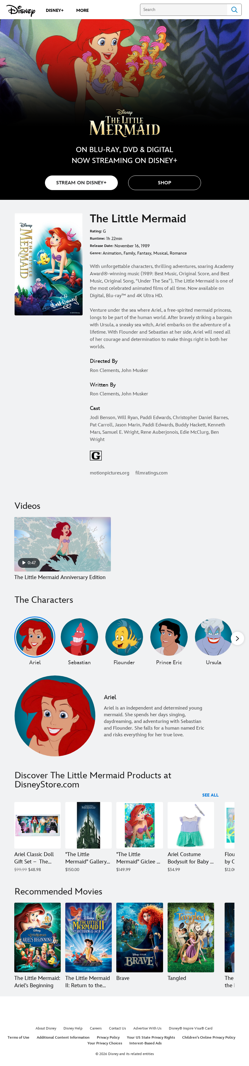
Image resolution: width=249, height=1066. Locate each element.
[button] (164, 182)
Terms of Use (18, 1037)
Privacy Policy (108, 1037)
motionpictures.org (109, 473)
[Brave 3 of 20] (139, 938)
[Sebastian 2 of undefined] (79, 637)
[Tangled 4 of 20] (191, 938)
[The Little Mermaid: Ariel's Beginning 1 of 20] (37, 938)
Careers (96, 1028)
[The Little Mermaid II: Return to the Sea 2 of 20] (88, 938)
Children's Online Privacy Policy (208, 1037)
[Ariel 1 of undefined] (34, 637)
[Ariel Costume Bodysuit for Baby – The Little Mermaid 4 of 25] (191, 825)
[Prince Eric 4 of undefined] (168, 637)
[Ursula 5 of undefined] (213, 637)
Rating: (96, 231)
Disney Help (73, 1028)
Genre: (95, 253)
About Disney (46, 1028)
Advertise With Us (147, 1028)
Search (234, 10)
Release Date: (101, 246)
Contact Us (117, 1028)
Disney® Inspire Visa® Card (191, 1028)
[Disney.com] (20, 11)
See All (210, 795)
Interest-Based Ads (145, 1043)
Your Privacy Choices (104, 1043)
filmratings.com (151, 473)
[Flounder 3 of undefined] (124, 637)
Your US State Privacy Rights (151, 1037)
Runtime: (97, 238)
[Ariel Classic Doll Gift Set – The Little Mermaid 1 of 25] (37, 825)
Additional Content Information (63, 1037)
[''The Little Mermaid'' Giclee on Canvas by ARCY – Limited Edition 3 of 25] (139, 825)
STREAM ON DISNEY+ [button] (81, 183)
